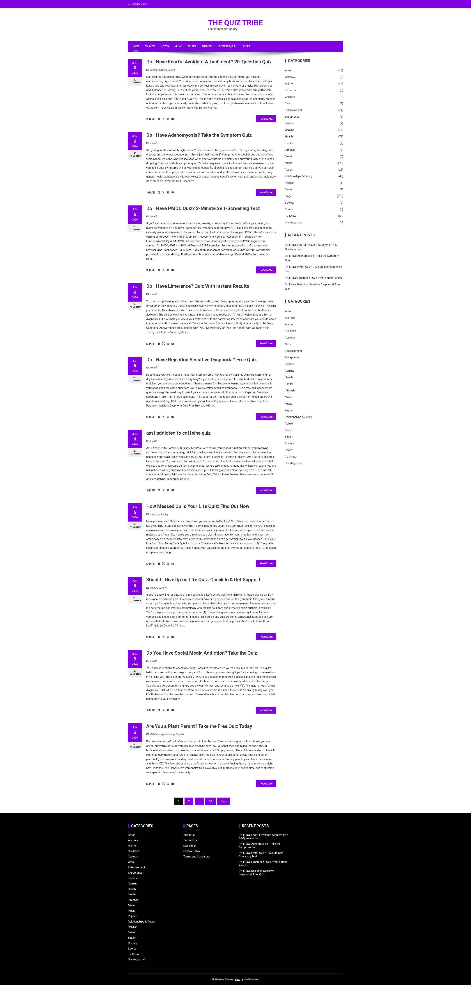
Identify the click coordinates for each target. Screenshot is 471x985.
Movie (288, 156)
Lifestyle (154, 514)
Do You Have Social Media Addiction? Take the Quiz (201, 653)
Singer (192, 46)
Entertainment (293, 110)
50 (210, 801)
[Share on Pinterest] (168, 119)
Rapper (289, 169)
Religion (289, 183)
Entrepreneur (227, 46)
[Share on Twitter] (163, 119)
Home (136, 46)
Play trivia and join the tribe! (223, 28)
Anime (289, 83)
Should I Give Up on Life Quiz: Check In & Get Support (203, 579)
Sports (289, 209)
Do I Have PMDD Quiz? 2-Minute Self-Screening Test (203, 208)
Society (164, 514)
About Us (189, 835)
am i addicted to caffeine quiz (178, 433)
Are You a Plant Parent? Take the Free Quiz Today (199, 726)
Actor (165, 46)
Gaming (289, 130)
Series (289, 189)
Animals (290, 77)
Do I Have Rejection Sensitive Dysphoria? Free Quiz (201, 359)
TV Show (150, 46)
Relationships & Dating (162, 69)
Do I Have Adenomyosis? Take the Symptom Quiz (199, 135)
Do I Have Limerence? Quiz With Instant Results (197, 286)
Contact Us (190, 840)
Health (153, 143)
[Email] (172, 119)
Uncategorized (293, 222)
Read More (266, 119)
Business (207, 46)
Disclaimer (189, 845)
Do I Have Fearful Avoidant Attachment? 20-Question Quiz (209, 62)
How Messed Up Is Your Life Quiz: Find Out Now (197, 506)
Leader (246, 46)
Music (178, 46)
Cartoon (290, 96)
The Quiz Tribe (235, 23)
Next (223, 801)
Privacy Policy (191, 851)
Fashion (290, 123)
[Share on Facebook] (159, 119)
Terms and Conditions (196, 856)
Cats (288, 103)
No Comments (135, 81)
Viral (237, 979)
